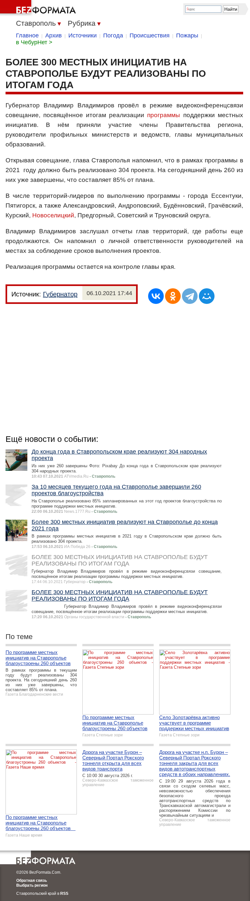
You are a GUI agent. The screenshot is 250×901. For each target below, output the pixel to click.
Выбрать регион (32, 885)
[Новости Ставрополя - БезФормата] (39, 8)
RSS (64, 893)
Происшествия (150, 35)
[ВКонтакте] (156, 296)
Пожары (187, 35)
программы (163, 115)
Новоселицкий (53, 215)
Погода (113, 35)
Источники (82, 35)
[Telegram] (190, 296)
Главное (27, 35)
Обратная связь (31, 880)
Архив (53, 35)
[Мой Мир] (207, 296)
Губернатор (60, 294)
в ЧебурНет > (34, 42)
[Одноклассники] (173, 296)
